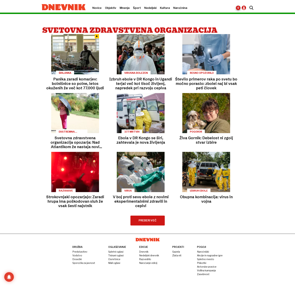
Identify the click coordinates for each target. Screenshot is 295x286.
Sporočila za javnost (83, 262)
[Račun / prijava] (245, 8)
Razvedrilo (145, 259)
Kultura (165, 8)
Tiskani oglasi (116, 255)
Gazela (176, 251)
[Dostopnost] (238, 8)
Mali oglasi (114, 262)
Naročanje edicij (148, 262)
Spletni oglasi (115, 251)
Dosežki (77, 259)
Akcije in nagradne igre (210, 255)
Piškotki (201, 262)
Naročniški (203, 251)
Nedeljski (150, 8)
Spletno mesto (205, 259)
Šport (137, 8)
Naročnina (180, 8)
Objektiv (110, 8)
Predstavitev (79, 251)
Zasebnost (203, 274)
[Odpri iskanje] (250, 8)
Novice (97, 8)
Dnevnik (144, 251)
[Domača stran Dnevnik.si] (62, 7)
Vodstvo (77, 255)
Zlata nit (176, 255)
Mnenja (125, 8)
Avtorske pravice (206, 266)
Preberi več (148, 220)
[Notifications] (9, 277)
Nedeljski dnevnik (149, 255)
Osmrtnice (114, 259)
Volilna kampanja (206, 270)
